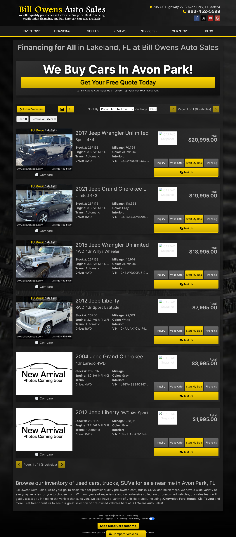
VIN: (115, 161)
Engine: (80, 152)
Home (100, 516)
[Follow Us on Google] (217, 18)
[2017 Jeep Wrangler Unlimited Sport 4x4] (44, 149)
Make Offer (176, 162)
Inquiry (161, 162)
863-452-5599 (204, 11)
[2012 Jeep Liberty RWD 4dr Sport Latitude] (44, 317)
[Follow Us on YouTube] (210, 18)
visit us (46, 503)
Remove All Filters (43, 119)
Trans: (80, 156)
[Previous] (173, 109)
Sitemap (123, 518)
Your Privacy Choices (138, 518)
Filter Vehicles (32, 109)
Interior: (118, 156)
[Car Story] (167, 148)
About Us (109, 516)
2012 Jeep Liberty (97, 304)
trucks (142, 490)
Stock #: (81, 147)
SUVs (152, 490)
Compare (46, 175)
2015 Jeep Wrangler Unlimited (112, 248)
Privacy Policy (132, 516)
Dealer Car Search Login (92, 518)
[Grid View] (62, 109)
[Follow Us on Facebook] (196, 18)
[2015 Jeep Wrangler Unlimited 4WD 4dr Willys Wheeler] (44, 261)
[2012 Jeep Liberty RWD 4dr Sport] (44, 429)
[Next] (216, 109)
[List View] (70, 109)
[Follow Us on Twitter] (203, 18)
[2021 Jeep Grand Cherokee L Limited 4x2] (44, 205)
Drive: (79, 161)
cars (133, 490)
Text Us (188, 172)
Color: (116, 152)
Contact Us (119, 516)
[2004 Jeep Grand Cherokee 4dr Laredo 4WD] (44, 373)
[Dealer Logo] (62, 13)
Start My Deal (194, 162)
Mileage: (118, 147)
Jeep (21, 119)
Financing (211, 162)
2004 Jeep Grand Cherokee (109, 359)
